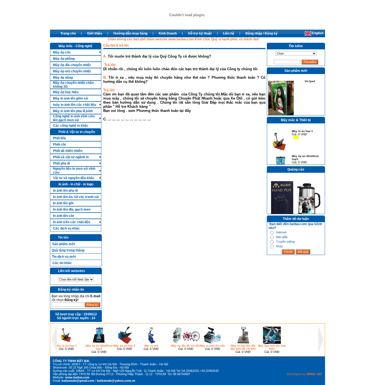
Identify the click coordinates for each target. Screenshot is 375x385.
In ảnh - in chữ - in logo (75, 184)
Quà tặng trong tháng (68, 250)
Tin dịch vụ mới (64, 257)
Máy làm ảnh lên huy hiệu (272, 347)
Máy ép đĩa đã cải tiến (185, 345)
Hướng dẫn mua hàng (130, 33)
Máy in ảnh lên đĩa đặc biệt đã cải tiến (243, 347)
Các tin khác (62, 263)
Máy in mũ (151, 345)
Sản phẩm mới (63, 244)
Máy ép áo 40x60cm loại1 (305, 156)
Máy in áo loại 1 (302, 129)
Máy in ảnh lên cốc (212, 345)
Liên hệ (228, 33)
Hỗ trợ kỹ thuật (200, 33)
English (317, 33)
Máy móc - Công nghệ (75, 46)
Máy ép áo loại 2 (124, 345)
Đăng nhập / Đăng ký (261, 33)
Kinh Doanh (168, 33)
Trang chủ (68, 33)
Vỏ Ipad (310, 79)
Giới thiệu (94, 33)
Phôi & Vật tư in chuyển (76, 132)
